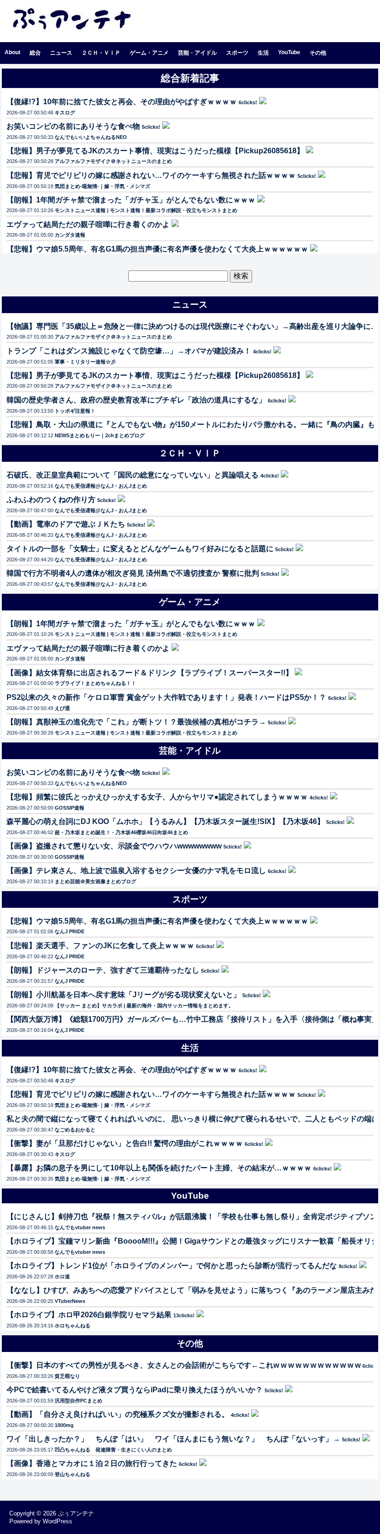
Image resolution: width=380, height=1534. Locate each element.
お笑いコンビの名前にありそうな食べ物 (73, 126)
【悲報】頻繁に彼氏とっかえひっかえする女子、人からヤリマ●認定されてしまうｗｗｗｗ (157, 797)
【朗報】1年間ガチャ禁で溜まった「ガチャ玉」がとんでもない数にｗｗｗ (130, 200)
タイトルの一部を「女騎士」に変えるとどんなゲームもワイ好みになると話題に (139, 549)
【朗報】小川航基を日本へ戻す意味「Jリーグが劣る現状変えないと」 (123, 995)
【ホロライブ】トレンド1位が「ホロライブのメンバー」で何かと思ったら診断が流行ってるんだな (171, 1266)
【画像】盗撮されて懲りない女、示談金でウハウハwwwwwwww (114, 846)
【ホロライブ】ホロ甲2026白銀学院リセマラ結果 (88, 1315)
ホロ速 (62, 1276)
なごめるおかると (75, 1129)
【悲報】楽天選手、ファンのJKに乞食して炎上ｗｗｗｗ (100, 945)
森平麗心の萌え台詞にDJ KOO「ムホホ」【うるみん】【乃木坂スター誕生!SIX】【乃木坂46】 (165, 821)
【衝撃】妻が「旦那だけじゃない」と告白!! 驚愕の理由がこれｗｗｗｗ (124, 1143)
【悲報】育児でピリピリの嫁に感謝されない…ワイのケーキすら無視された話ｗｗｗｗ (151, 175)
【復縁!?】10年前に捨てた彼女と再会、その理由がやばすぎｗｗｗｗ (121, 102)
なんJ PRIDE (69, 931)
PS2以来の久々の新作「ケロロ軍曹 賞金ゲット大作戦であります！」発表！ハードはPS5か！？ (166, 697)
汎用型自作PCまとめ (78, 1400)
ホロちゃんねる (72, 1325)
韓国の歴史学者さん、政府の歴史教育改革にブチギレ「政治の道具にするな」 (136, 400)
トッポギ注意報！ (75, 411)
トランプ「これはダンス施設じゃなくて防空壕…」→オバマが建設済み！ (128, 351)
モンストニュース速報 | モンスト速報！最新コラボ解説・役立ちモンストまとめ (146, 210)
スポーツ (237, 53)
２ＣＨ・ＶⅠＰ (101, 53)
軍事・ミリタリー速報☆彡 (85, 362)
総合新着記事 (190, 78)
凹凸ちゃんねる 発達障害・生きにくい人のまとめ (113, 1449)
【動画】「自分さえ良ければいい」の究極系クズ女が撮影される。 (117, 1414)
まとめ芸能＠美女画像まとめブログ (95, 881)
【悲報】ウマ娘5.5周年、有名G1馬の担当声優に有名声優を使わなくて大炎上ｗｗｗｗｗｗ (157, 249)
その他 (318, 53)
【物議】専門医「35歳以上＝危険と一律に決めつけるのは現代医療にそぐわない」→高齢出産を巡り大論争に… (192, 326)
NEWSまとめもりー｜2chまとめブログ (100, 435)
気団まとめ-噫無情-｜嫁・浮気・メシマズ (102, 186)
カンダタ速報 (70, 235)
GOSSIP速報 (69, 808)
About (12, 52)
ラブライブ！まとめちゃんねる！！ (95, 683)
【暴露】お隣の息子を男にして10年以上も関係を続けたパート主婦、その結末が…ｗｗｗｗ (158, 1168)
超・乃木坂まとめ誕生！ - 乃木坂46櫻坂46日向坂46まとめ (121, 832)
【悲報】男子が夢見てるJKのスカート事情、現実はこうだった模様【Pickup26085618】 (155, 151)
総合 (35, 53)
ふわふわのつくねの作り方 (50, 499)
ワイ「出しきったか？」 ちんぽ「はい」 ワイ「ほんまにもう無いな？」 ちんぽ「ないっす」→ (173, 1439)
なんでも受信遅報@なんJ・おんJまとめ (101, 486)
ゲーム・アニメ (149, 53)
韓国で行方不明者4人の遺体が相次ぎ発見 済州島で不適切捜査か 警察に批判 (132, 573)
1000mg (64, 1425)
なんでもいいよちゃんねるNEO (91, 137)
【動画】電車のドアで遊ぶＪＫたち (65, 524)
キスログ (65, 112)
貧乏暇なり (67, 1376)
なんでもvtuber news (80, 1227)
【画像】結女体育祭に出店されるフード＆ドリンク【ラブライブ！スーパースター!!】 (149, 673)
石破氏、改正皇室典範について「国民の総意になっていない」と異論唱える (132, 475)
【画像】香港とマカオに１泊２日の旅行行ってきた (91, 1463)
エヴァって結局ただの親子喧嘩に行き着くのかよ (88, 224)
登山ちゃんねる (72, 1474)
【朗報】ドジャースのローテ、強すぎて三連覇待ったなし (102, 970)
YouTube (289, 52)
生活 (263, 53)
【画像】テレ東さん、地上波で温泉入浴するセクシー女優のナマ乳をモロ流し (136, 870)
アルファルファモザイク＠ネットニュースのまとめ (113, 161)
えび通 (62, 708)
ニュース (61, 53)
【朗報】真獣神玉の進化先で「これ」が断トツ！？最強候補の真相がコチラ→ (136, 722)
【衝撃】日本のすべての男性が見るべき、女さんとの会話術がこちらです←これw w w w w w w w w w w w (183, 1365)
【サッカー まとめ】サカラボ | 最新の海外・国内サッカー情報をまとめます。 (144, 1005)
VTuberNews (70, 1301)
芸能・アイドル (197, 53)
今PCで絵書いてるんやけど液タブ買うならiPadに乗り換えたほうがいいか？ (134, 1390)
